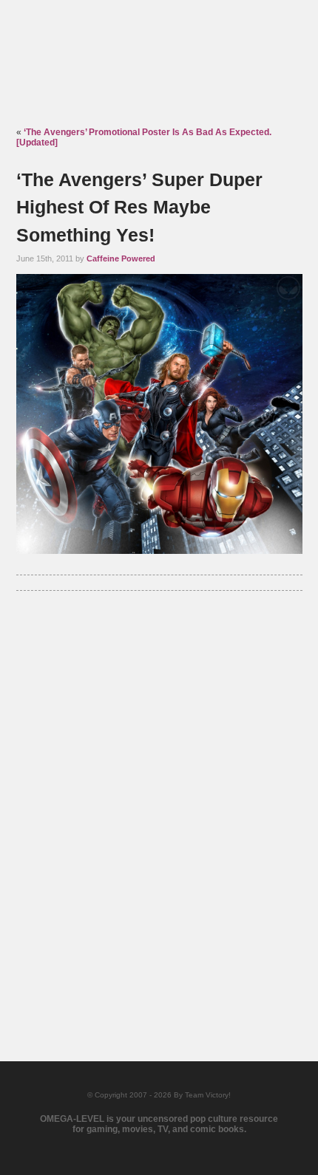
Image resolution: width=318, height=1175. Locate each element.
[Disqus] (159, 805)
